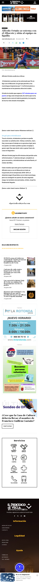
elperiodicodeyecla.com (8, 39)
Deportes (4, 28)
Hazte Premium (19, 224)
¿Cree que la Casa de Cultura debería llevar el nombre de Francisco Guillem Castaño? (18, 418)
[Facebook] (9, 42)
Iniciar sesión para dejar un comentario (12, 248)
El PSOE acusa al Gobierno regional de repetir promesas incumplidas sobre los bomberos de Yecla (15, 260)
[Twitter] (12, 42)
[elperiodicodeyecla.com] (19, 197)
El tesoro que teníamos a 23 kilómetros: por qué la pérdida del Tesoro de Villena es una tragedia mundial (15, 294)
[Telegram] (23, 42)
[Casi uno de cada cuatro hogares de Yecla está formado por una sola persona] (31, 272)
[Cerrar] (37, 575)
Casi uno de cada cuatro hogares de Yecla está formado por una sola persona (13, 272)
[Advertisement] (19, 117)
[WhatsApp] (16, 42)
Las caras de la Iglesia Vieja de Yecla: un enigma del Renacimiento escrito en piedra (14, 283)
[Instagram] (21, 516)
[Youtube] (24, 516)
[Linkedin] (19, 42)
